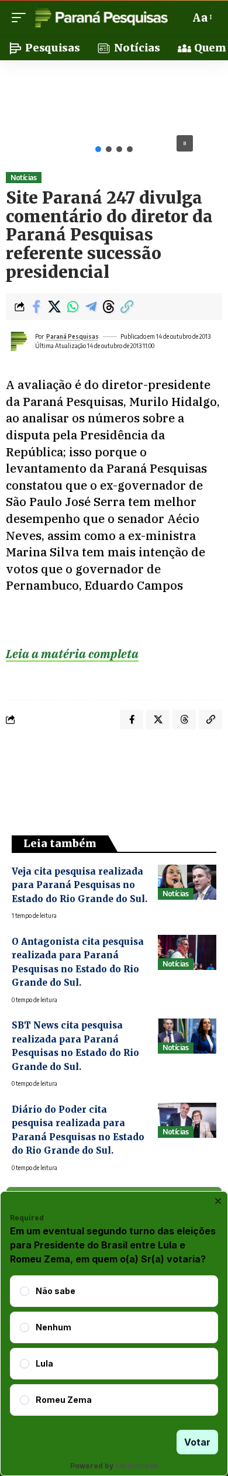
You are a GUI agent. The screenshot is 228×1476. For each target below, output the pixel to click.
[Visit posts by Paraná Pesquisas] (18, 341)
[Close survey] (218, 1201)
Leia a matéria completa (72, 654)
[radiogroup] (114, 1345)
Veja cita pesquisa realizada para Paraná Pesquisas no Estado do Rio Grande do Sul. (79, 885)
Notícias (23, 177)
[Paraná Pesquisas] (101, 17)
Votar (197, 1442)
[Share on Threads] (109, 306)
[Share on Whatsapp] (72, 306)
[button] (22, 17)
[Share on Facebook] (36, 306)
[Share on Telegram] (90, 306)
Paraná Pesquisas (72, 336)
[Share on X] (54, 306)
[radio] (24, 1291)
